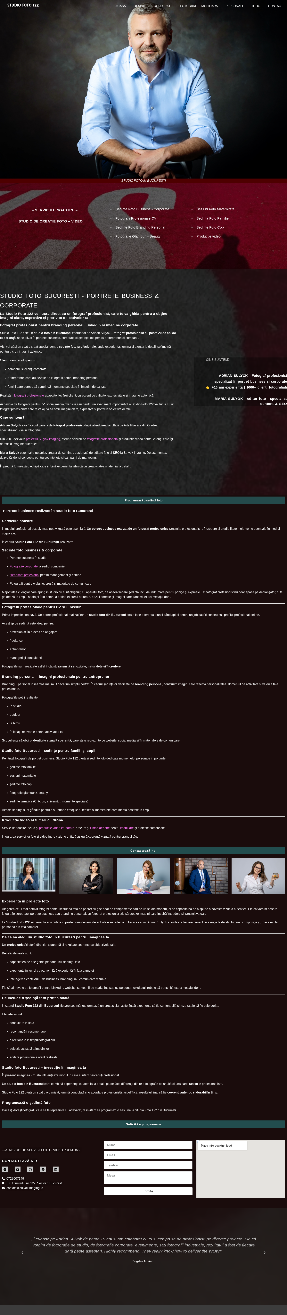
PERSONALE (235, 6)
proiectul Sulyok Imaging (43, 439)
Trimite (148, 1191)
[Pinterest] (43, 1169)
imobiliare (127, 828)
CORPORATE (163, 6)
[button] (22, 1253)
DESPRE (140, 6)
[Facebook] (5, 1169)
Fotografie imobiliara (199, 6)
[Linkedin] (56, 1169)
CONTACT (275, 6)
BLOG (256, 6)
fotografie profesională (102, 439)
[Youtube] (17, 1169)
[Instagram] (30, 1169)
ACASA (120, 6)
